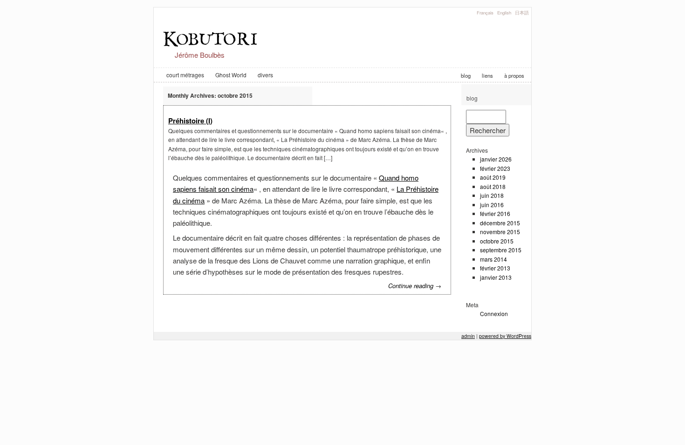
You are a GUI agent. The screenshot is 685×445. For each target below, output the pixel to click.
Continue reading (414, 285)
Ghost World (231, 75)
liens (487, 75)
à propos (514, 75)
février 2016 (495, 213)
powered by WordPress (505, 335)
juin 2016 (492, 205)
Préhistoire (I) (190, 120)
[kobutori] (212, 46)
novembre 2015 (500, 232)
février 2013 (495, 268)
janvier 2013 (496, 277)
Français (485, 12)
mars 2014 (493, 259)
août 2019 (493, 177)
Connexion (494, 313)
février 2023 (495, 168)
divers (265, 75)
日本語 (522, 12)
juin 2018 (492, 195)
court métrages (185, 75)
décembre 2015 (500, 223)
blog (466, 75)
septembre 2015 (500, 250)
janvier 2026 (496, 159)
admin (468, 335)
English (504, 12)
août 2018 (493, 186)
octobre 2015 (497, 241)
